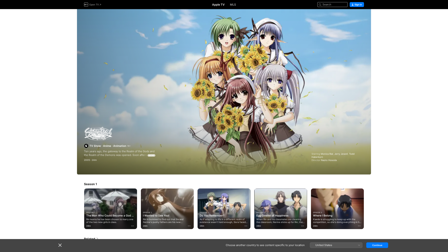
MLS (233, 4)
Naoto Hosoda (329, 160)
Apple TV (218, 4)
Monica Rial (327, 153)
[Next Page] (367, 208)
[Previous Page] (80, 208)
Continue (377, 245)
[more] (132, 225)
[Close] (60, 245)
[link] (91, 239)
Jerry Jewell (341, 153)
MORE (151, 155)
